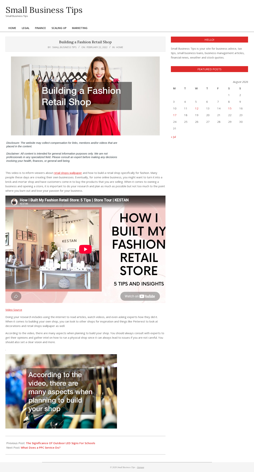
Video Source (13, 310)
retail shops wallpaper (68, 173)
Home (119, 47)
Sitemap (140, 467)
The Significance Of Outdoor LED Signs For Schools (60, 443)
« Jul (173, 137)
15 (230, 108)
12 (196, 108)
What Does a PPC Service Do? (40, 447)
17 (174, 115)
